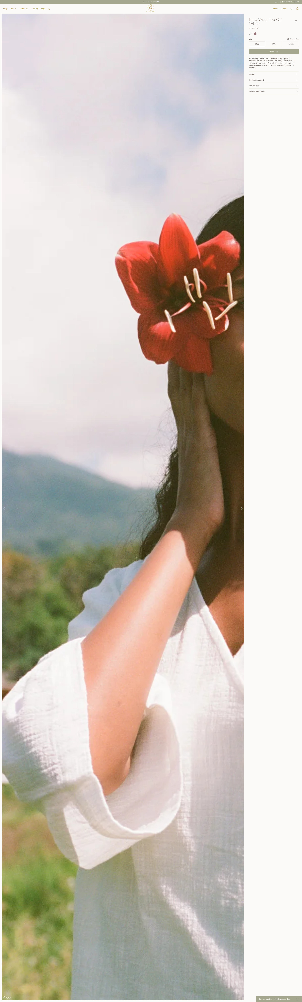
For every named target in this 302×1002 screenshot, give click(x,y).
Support (284, 9)
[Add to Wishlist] (296, 21)
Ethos (275, 9)
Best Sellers (23, 9)
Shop (5, 9)
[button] (49, 9)
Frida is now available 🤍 (151, 2)
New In (13, 9)
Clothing (34, 9)
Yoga (43, 9)
